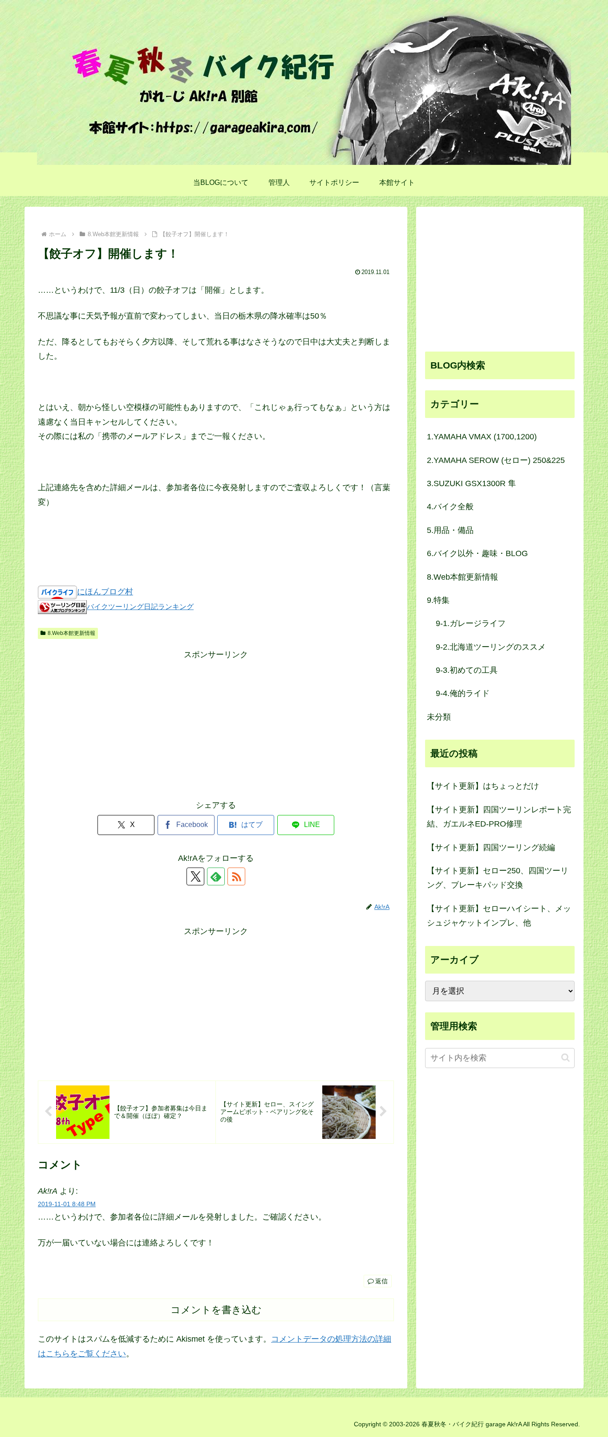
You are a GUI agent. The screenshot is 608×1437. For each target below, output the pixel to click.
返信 (381, 1281)
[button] (565, 1057)
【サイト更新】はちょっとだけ (483, 786)
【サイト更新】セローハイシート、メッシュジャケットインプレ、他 (499, 915)
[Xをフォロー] (195, 876)
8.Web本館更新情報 (71, 633)
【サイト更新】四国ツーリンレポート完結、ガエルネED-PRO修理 (499, 816)
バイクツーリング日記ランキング (140, 606)
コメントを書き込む (216, 1309)
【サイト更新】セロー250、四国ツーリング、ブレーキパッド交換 (497, 877)
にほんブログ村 (105, 591)
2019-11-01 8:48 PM (67, 1204)
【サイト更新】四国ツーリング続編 (491, 847)
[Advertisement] (216, 724)
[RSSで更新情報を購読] (236, 876)
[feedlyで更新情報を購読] (216, 876)
